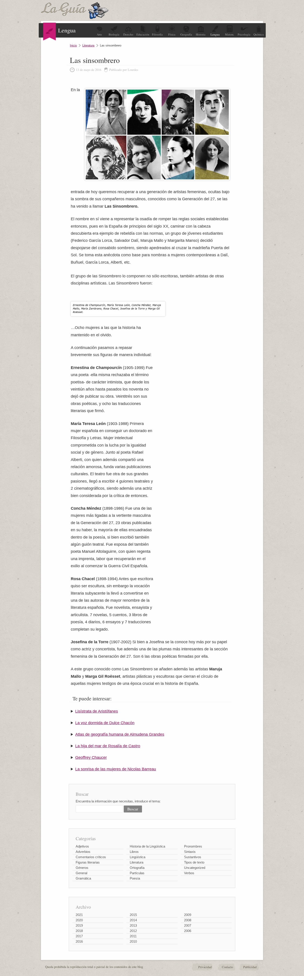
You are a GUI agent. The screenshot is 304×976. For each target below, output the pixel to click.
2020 (79, 920)
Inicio (73, 45)
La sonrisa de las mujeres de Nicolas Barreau (115, 769)
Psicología (244, 34)
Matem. (229, 34)
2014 (133, 920)
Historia (200, 34)
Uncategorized (194, 868)
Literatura (88, 45)
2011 (133, 936)
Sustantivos (192, 857)
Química (258, 34)
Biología (114, 34)
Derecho (128, 34)
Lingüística (137, 857)
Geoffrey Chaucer (91, 757)
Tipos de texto (194, 862)
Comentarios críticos (91, 857)
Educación (142, 34)
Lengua (215, 34)
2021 (79, 915)
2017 (79, 936)
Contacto (227, 967)
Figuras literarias (88, 862)
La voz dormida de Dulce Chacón (104, 723)
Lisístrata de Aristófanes (96, 711)
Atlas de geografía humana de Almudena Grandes (119, 734)
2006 (187, 931)
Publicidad (250, 967)
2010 (133, 941)
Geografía (186, 34)
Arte (99, 34)
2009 (187, 915)
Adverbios (83, 852)
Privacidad (205, 967)
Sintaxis (190, 852)
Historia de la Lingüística (147, 846)
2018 (79, 931)
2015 (133, 915)
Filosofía (157, 34)
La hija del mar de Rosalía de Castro (107, 746)
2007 (187, 925)
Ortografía (137, 868)
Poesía (135, 878)
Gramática (83, 878)
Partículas (137, 873)
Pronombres (193, 846)
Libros (134, 852)
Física (171, 34)
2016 (79, 941)
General (81, 873)
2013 (133, 925)
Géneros (82, 868)
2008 (187, 920)
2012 (133, 931)
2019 (79, 925)
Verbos (189, 873)
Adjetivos (82, 846)
